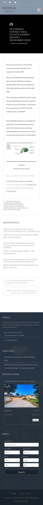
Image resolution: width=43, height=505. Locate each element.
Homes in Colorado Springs (16, 184)
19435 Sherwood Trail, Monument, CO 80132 (19, 381)
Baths (25, 456)
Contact (21, 493)
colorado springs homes (13, 201)
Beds (6, 456)
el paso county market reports (12, 209)
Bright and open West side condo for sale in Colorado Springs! (20, 260)
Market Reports (23, 43)
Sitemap (28, 493)
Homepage (13, 493)
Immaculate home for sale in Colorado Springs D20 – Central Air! (21, 230)
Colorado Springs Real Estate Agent (19, 188)
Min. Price (7, 449)
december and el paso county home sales (15, 208)
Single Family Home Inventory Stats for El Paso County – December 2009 (21, 292)
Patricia (15, 43)
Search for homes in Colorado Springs (20, 176)
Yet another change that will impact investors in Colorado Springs (20, 281)
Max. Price (27, 449)
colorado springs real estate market (13, 206)
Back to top (24, 501)
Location (8, 441)
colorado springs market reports (12, 203)
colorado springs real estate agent (13, 204)
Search (21, 472)
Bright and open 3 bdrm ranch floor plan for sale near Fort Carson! (19, 245)
